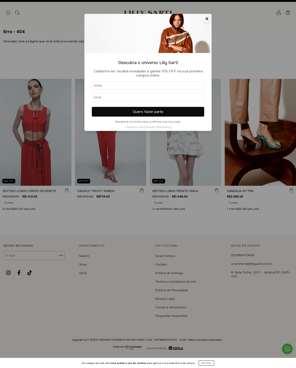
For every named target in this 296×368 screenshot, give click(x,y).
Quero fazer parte (148, 111)
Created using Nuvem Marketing (148, 127)
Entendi (206, 363)
